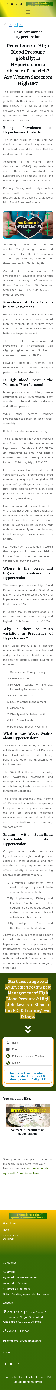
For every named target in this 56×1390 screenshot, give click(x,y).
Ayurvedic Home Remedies (20, 1277)
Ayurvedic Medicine (15, 1283)
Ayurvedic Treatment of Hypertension (27, 1120)
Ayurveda (9, 1271)
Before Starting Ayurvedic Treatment (26, 1294)
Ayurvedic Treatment (16, 1288)
